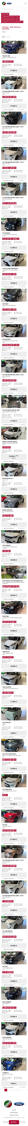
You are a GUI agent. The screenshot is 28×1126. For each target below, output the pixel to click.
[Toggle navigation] (25, 3)
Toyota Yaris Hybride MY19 (16, 21)
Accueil (14, 1110)
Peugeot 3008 (5, 14)
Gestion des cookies (14, 1115)
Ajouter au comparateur (9, 74)
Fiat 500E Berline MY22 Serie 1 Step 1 (10, 19)
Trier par (4, 31)
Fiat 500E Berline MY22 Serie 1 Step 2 (10, 16)
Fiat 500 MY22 (5, 21)
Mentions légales (14, 1112)
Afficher (4, 37)
